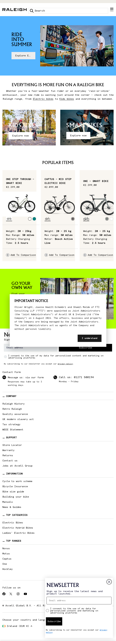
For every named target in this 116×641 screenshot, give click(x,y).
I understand (89, 338)
